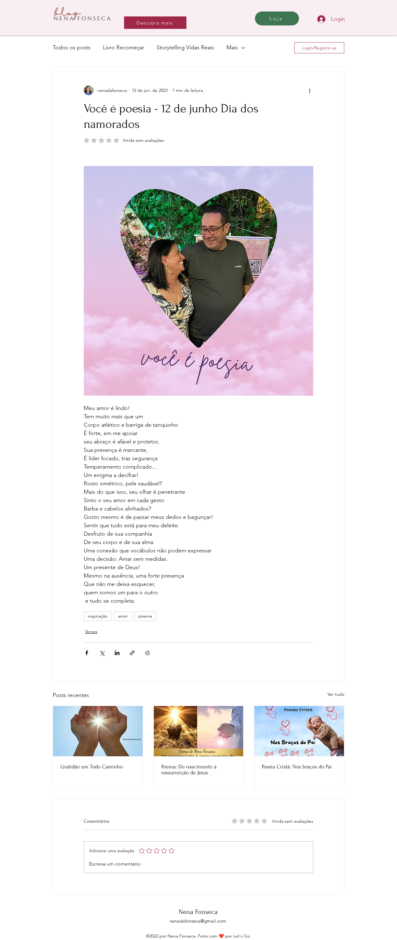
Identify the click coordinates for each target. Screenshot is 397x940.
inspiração (97, 616)
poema (145, 616)
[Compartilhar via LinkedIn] (117, 653)
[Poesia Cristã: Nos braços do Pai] (299, 731)
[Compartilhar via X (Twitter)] (102, 653)
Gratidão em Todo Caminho (91, 767)
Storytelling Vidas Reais (185, 47)
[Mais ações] (309, 90)
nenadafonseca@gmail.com (198, 921)
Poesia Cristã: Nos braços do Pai (297, 767)
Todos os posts (72, 47)
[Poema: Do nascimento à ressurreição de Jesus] (198, 731)
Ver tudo (336, 694)
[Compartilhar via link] (132, 653)
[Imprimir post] (147, 653)
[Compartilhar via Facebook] (87, 653)
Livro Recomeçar (123, 47)
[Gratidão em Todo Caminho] (98, 731)
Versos (91, 631)
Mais (232, 47)
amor (123, 616)
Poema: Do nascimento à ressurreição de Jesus (188, 770)
